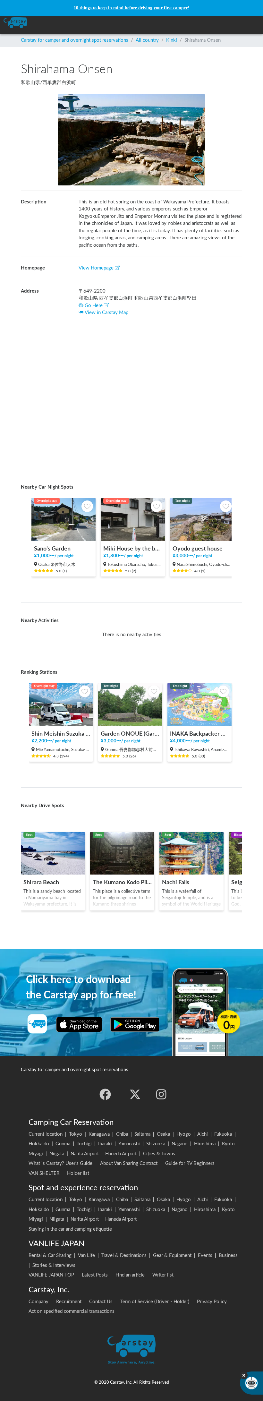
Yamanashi (129, 1143)
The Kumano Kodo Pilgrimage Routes (122, 882)
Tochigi (84, 1143)
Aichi (202, 1134)
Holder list (78, 1173)
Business (228, 1255)
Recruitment (68, 1301)
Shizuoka (155, 1143)
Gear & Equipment (172, 1255)
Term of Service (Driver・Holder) (154, 1301)
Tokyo (75, 1134)
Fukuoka (223, 1134)
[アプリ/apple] (79, 1024)
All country (147, 40)
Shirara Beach (41, 882)
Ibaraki (105, 1143)
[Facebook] (105, 1094)
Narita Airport (85, 1153)
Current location (46, 1134)
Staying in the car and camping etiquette (70, 1229)
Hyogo (183, 1134)
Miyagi (36, 1153)
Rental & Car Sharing (50, 1255)
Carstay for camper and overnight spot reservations (74, 40)
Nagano (180, 1143)
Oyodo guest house (198, 548)
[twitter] (135, 1094)
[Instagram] (161, 1094)
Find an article (130, 1275)
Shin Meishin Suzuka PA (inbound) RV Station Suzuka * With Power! (60, 734)
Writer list (163, 1275)
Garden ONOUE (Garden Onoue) (130, 734)
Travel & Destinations (124, 1255)
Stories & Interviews (53, 1265)
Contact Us (101, 1301)
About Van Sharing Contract (128, 1163)
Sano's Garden (52, 548)
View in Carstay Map (106, 312)
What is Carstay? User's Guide (60, 1163)
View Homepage (96, 268)
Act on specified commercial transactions (72, 1311)
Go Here (94, 305)
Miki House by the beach (132, 548)
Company (38, 1301)
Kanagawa (99, 1134)
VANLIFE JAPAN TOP (51, 1275)
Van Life (86, 1255)
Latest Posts (95, 1275)
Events (205, 1255)
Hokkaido (39, 1143)
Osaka (163, 1134)
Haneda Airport (121, 1153)
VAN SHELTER (44, 1173)
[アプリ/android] (135, 1024)
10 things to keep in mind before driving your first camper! (131, 7)
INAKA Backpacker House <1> (199, 734)
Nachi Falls (175, 882)
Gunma (62, 1143)
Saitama (142, 1134)
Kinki (171, 40)
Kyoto (228, 1143)
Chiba (122, 1134)
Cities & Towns (159, 1153)
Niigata (56, 1153)
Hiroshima (205, 1143)
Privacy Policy (212, 1301)
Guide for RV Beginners (190, 1163)
